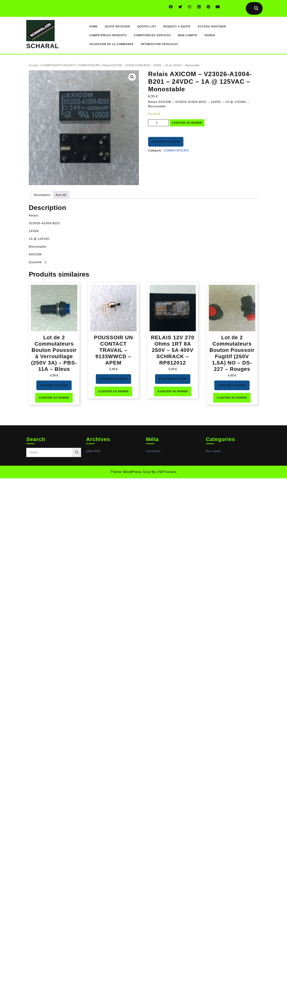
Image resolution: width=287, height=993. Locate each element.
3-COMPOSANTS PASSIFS (57, 65)
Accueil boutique (212, 26)
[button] (132, 77)
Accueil (33, 65)
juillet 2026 (93, 451)
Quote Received (117, 26)
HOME (93, 26)
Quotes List (146, 26)
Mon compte (187, 35)
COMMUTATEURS (88, 65)
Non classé (213, 451)
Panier (210, 35)
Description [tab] (42, 194)
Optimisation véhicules (159, 44)
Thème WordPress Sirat (131, 472)
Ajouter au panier (187, 122)
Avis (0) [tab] (60, 194)
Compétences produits (108, 35)
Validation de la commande (111, 44)
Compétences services (152, 35)
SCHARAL (42, 45)
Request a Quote (177, 26)
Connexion (153, 451)
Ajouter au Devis (166, 141)
